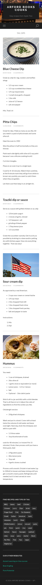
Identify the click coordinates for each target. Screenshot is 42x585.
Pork (11, 528)
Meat (22, 520)
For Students (25, 512)
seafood (31, 532)
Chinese (7, 508)
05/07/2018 (7, 73)
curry (15, 508)
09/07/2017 (7, 204)
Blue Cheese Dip (13, 69)
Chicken (26, 504)
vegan (27, 540)
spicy (19, 536)
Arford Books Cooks (21, 8)
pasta (35, 524)
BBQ (5, 504)
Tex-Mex (7, 540)
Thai (14, 540)
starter (26, 536)
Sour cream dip (13, 281)
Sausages (22, 532)
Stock (33, 536)
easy (34, 508)
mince (20, 524)
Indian (13, 516)
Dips (21, 508)
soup (12, 536)
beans (12, 504)
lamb (30, 516)
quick (17, 528)
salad (30, 528)
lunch (15, 520)
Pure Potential (8, 570)
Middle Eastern (9, 524)
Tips (20, 540)
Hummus (9, 363)
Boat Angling (8, 566)
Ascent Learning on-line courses (15, 561)
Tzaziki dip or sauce (15, 200)
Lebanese (7, 520)
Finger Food (8, 512)
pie (5, 528)
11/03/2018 (7, 126)
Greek (6, 516)
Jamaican (22, 516)
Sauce (14, 532)
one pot (27, 524)
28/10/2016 (7, 285)
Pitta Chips (10, 122)
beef (18, 504)
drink (28, 508)
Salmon (6, 532)
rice (24, 528)
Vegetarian (8, 544)
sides (6, 536)
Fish (16, 512)
